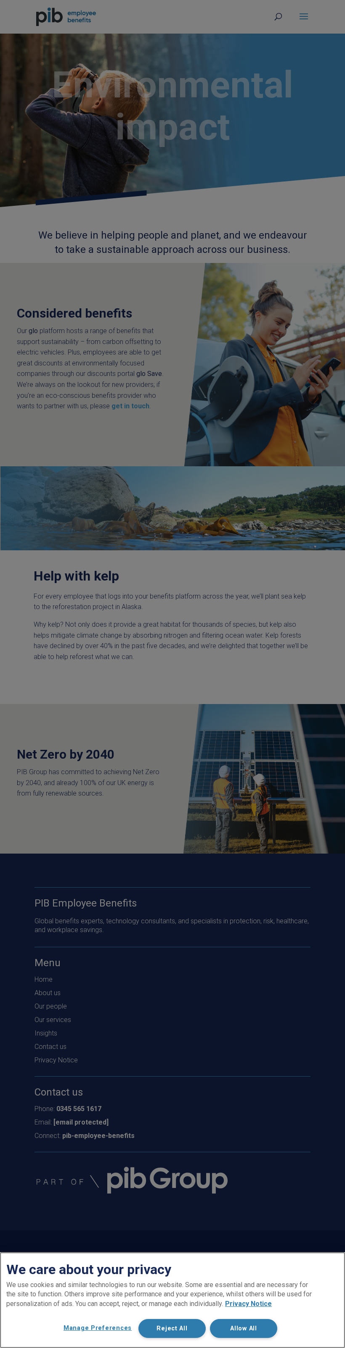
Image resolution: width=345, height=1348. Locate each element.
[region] (172, 1300)
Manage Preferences (98, 1328)
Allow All (243, 1328)
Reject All (172, 1328)
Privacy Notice (248, 1304)
